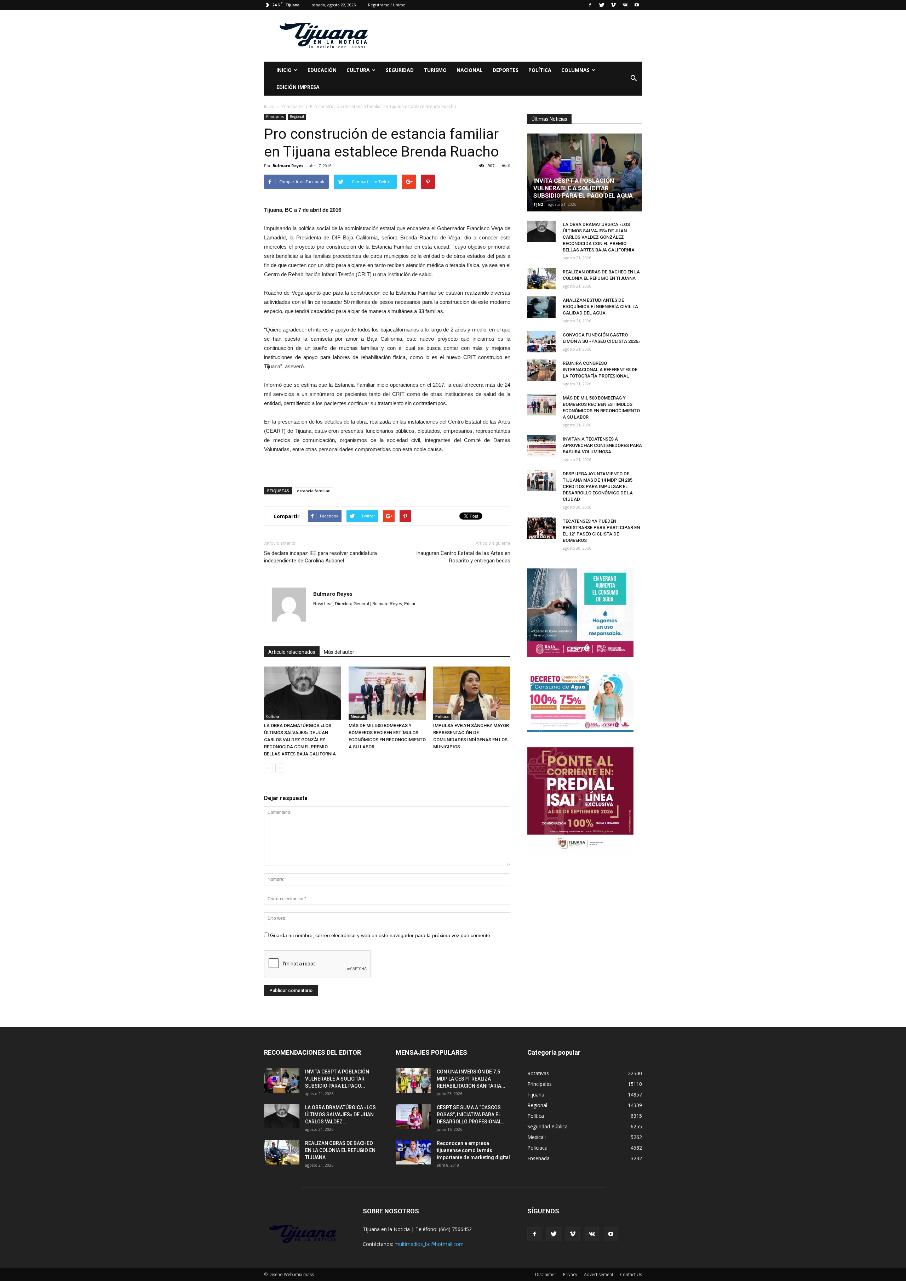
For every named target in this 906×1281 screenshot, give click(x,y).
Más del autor (339, 652)
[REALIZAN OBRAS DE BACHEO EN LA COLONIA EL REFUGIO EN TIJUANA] (541, 278)
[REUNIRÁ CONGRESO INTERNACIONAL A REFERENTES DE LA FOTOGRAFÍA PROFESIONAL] (541, 370)
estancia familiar (313, 490)
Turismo (435, 70)
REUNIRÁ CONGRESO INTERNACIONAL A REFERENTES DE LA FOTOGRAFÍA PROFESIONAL (600, 370)
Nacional (470, 70)
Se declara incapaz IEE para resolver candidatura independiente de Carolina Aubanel (320, 557)
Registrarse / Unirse (386, 4)
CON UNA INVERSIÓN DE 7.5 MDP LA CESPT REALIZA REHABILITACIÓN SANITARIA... (471, 1079)
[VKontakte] (625, 5)
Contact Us (631, 1274)
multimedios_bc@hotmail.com (429, 1244)
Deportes (505, 70)
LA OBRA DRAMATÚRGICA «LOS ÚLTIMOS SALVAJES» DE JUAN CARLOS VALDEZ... (340, 1114)
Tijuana (535, 1094)
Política (539, 70)
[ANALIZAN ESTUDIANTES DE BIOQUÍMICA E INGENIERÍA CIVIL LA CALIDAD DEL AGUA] (541, 307)
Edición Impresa (298, 87)
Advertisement (598, 1274)
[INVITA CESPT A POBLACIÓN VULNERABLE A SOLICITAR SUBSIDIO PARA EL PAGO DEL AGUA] (584, 172)
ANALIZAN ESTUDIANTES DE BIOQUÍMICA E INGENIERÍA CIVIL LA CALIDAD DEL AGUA (600, 306)
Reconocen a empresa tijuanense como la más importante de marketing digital (473, 1150)
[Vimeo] (613, 5)
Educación (322, 70)
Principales (275, 116)
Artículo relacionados (291, 652)
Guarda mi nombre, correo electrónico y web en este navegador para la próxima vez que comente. (381, 935)
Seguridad (400, 70)
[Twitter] (601, 5)
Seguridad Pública (547, 1126)
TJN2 (538, 204)
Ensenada (538, 1158)
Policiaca (537, 1147)
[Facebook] (590, 5)
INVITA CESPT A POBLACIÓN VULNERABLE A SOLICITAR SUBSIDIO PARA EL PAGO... (337, 1079)
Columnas (575, 70)
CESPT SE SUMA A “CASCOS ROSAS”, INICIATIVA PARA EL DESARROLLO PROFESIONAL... (471, 1114)
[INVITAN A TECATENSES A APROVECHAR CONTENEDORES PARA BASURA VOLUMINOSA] (541, 446)
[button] (633, 78)
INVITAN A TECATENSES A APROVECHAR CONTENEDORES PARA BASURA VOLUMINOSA (602, 445)
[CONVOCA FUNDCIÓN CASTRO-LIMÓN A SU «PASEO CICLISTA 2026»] (541, 341)
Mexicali (358, 716)
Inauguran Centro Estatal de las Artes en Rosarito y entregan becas (463, 557)
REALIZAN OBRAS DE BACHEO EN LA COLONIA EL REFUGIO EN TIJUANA (340, 1150)
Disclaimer (545, 1274)
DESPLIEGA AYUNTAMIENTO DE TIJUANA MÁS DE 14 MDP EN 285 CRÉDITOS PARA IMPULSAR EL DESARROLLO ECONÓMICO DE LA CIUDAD (598, 486)
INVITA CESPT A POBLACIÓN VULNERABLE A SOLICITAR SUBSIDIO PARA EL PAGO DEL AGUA (583, 188)
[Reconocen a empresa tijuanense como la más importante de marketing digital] (413, 1152)
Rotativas (538, 1073)
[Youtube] (636, 5)
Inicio (284, 70)
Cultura (272, 716)
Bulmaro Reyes (288, 165)
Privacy (570, 1274)
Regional (297, 116)
